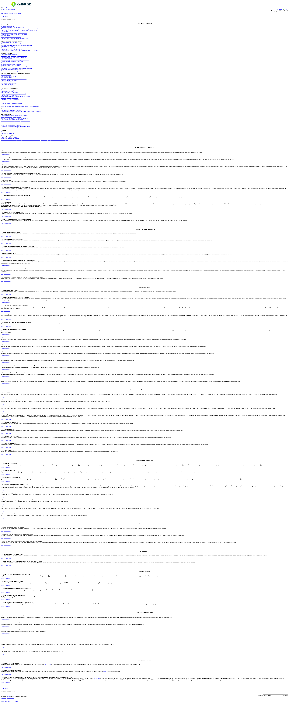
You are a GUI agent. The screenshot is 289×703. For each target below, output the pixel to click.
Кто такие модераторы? (7, 91)
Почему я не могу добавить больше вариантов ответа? (15, 60)
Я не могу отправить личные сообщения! (11, 103)
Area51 (105, 671)
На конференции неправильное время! (11, 43)
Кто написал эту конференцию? (9, 137)
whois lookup (97, 678)
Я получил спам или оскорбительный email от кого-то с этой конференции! (20, 106)
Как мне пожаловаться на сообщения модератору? (14, 66)
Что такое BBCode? (6, 75)
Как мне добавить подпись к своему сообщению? (13, 57)
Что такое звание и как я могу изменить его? (12, 49)
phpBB (8, 696)
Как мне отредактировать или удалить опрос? (12, 61)
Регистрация (11, 9)
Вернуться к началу (6, 154)
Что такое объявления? (6, 81)
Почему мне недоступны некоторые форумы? (12, 62)
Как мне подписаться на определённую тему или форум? (15, 126)
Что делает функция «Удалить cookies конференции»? (14, 38)
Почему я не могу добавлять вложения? (11, 64)
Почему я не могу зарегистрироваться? (11, 37)
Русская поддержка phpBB (7, 698)
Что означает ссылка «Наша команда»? (11, 99)
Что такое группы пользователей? (9, 92)
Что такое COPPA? (5, 35)
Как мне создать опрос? (7, 58)
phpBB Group (47, 664)
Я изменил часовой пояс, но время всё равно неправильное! (16, 45)
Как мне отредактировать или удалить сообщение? (14, 56)
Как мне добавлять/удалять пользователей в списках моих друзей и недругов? (21, 111)
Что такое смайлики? (6, 77)
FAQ (280, 9)
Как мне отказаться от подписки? (9, 127)
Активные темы (18, 13)
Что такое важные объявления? (9, 80)
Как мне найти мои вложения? (9, 133)
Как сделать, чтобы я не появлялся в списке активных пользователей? (19, 30)
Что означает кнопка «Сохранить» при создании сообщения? (16, 68)
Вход (3, 9)
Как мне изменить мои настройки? (10, 42)
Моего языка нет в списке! (7, 46)
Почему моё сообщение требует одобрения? (12, 69)
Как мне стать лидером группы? (9, 95)
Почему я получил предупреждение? (10, 65)
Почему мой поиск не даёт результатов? (11, 117)
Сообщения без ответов (7, 13)
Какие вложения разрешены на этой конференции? (14, 131)
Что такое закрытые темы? (7, 84)
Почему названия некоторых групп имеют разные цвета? (15, 96)
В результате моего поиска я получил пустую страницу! (15, 118)
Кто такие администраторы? (8, 89)
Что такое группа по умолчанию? (9, 98)
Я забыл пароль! (5, 31)
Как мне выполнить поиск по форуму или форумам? (14, 115)
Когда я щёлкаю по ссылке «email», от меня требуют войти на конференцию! (20, 50)
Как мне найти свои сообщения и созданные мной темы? (15, 121)
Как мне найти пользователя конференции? (12, 119)
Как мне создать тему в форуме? (9, 54)
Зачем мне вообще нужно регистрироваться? (12, 27)
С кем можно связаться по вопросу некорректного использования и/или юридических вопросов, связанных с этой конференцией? (34, 140)
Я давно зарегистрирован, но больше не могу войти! (14, 34)
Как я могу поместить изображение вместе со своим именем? (16, 47)
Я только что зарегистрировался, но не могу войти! (14, 33)
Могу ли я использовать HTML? (9, 76)
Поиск (286, 9)
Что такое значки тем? (6, 85)
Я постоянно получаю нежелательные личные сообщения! (16, 104)
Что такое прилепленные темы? (9, 83)
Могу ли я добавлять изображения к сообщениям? (13, 79)
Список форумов (5, 16)
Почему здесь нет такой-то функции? (10, 138)
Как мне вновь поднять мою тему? (10, 71)
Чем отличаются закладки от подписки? (11, 125)
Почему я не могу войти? (7, 26)
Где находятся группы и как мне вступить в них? (13, 94)
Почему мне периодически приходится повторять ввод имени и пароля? (19, 29)
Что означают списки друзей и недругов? (11, 110)
